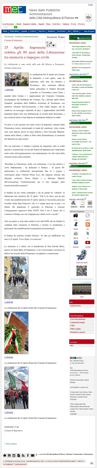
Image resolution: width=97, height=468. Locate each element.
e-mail (74, 414)
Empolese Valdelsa (30, 24)
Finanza (88, 36)
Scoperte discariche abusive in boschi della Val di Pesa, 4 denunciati (81, 104)
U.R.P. (72, 325)
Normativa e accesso (77, 332)
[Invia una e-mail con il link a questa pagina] (46, 41)
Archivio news (75, 305)
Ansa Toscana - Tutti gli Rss (77, 120)
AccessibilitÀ (8, 464)
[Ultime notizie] (14, 456)
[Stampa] (50, 41)
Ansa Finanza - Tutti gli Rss (77, 163)
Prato (73, 24)
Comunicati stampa (77, 322)
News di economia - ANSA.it (78, 127)
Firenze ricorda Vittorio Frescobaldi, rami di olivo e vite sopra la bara (81, 141)
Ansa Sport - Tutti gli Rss (76, 199)
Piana (48, 24)
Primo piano (14, 31)
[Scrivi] (32, 456)
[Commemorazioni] (30, 36)
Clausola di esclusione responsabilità (61, 461)
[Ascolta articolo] (48, 45)
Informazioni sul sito (35, 461)
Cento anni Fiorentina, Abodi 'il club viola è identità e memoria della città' (81, 95)
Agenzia (24, 31)
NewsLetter (61, 31)
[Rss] (23, 456)
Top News (41, 31)
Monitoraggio (20, 464)
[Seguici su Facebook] (28, 456)
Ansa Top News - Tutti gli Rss (78, 74)
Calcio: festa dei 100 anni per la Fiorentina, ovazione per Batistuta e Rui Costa (82, 87)
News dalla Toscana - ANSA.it (78, 81)
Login (90, 4)
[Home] (4, 456)
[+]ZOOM (9, 89)
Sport (75, 39)
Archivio (33, 31)
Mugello (41, 24)
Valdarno (65, 24)
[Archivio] (9, 456)
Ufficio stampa (75, 329)
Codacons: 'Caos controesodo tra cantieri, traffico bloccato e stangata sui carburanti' (82, 156)
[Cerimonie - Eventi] (12, 36)
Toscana (83, 36)
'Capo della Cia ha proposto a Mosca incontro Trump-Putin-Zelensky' (81, 55)
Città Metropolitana (77, 319)
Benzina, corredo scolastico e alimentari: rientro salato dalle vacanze (81, 133)
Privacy (81, 461)
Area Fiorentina (8, 24)
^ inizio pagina (10, 443)
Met (71, 345)
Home (5, 31)
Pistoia (81, 24)
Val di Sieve (56, 24)
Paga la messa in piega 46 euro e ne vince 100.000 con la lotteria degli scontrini (82, 113)
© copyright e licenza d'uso (14, 461)
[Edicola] (18, 456)
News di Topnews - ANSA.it (77, 43)
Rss (69, 31)
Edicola (76, 31)
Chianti (18, 24)
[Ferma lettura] (53, 45)
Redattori (51, 31)
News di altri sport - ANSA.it (78, 170)
